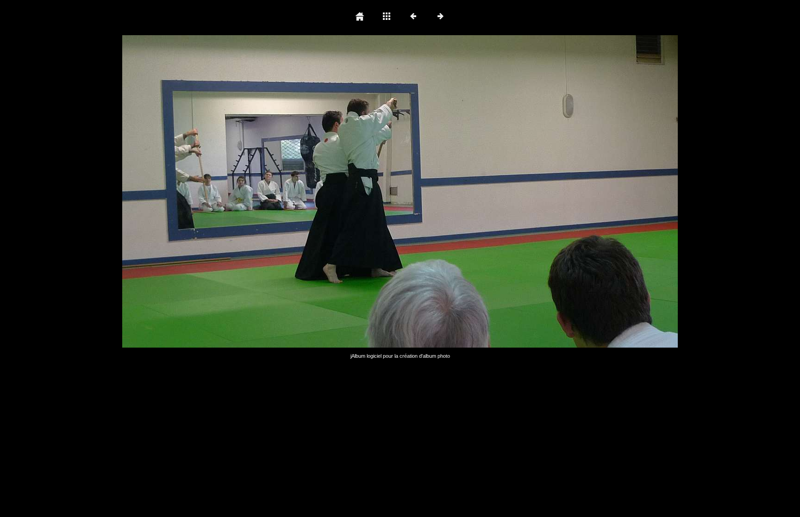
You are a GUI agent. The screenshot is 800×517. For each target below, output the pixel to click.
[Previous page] (233, 191)
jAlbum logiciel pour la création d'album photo (400, 356)
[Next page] (511, 191)
